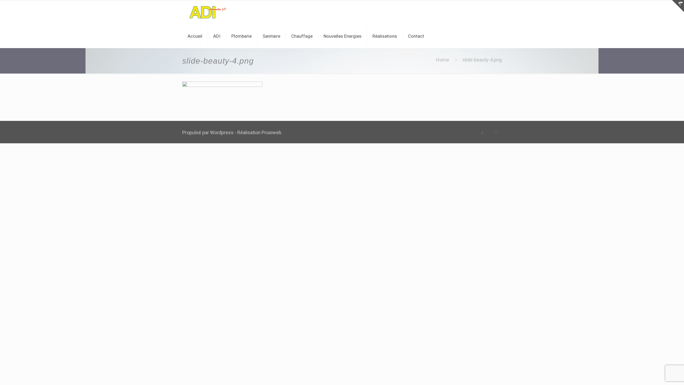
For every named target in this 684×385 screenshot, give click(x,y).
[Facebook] (482, 132)
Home (442, 60)
